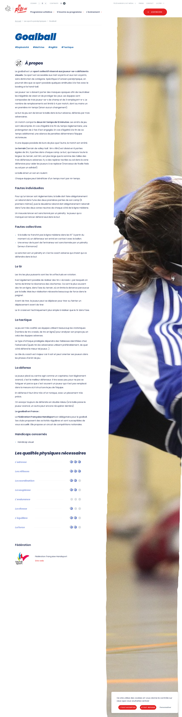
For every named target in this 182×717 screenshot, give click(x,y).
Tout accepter (128, 707)
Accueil (18, 21)
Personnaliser (165, 707)
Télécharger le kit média (123, 3)
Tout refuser (148, 707)
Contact (149, 3)
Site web (39, 560)
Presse (141, 3)
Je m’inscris (156, 12)
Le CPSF (159, 3)
